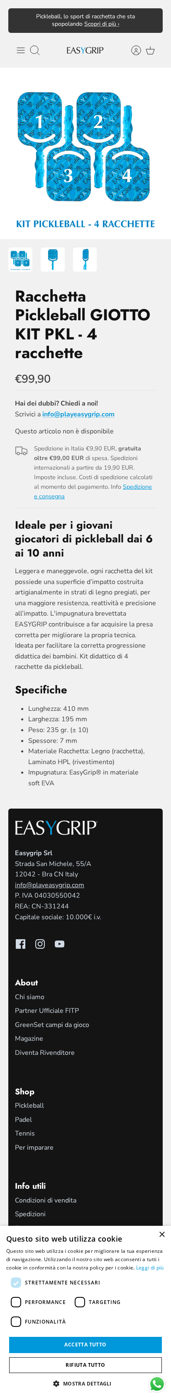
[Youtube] (59, 944)
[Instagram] (40, 944)
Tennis (25, 1133)
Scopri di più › (102, 24)
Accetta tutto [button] (85, 1344)
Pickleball (29, 1105)
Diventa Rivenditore (45, 1052)
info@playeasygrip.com (49, 885)
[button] (85, 1383)
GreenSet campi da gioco (52, 1024)
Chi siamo (29, 997)
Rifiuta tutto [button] (85, 1364)
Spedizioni (30, 1214)
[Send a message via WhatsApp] (157, 1384)
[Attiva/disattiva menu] (21, 50)
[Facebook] (20, 944)
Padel (23, 1119)
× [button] (162, 1235)
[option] (85, 153)
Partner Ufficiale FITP (47, 1010)
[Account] (132, 50)
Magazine (29, 1038)
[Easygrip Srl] (85, 50)
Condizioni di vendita (45, 1200)
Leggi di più (150, 1267)
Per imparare (34, 1147)
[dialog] (85, 1312)
